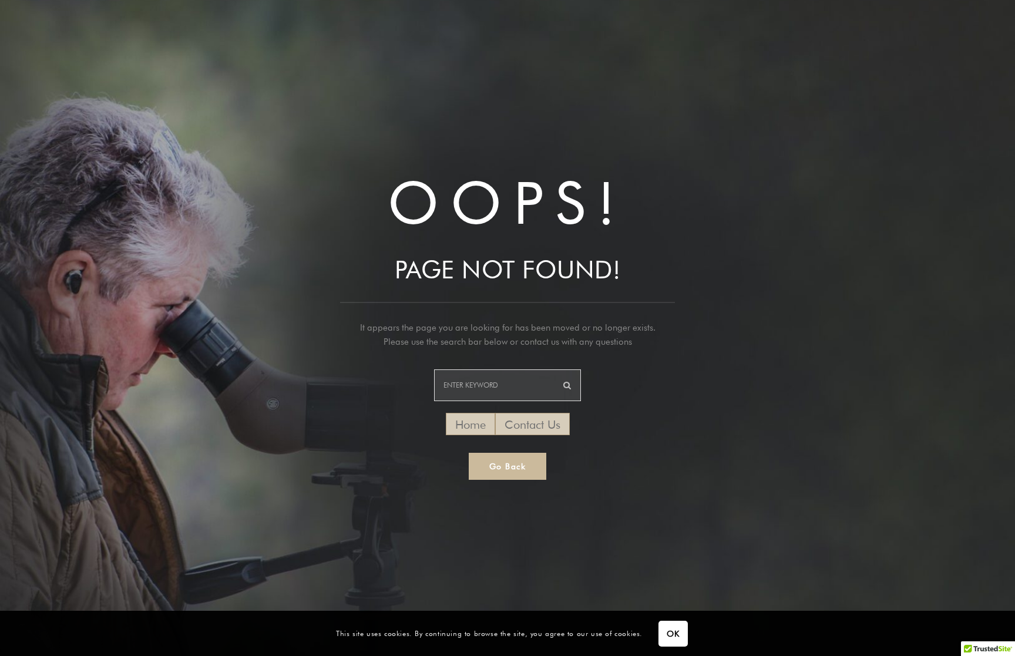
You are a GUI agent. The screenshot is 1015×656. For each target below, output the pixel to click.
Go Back (507, 466)
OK (673, 633)
